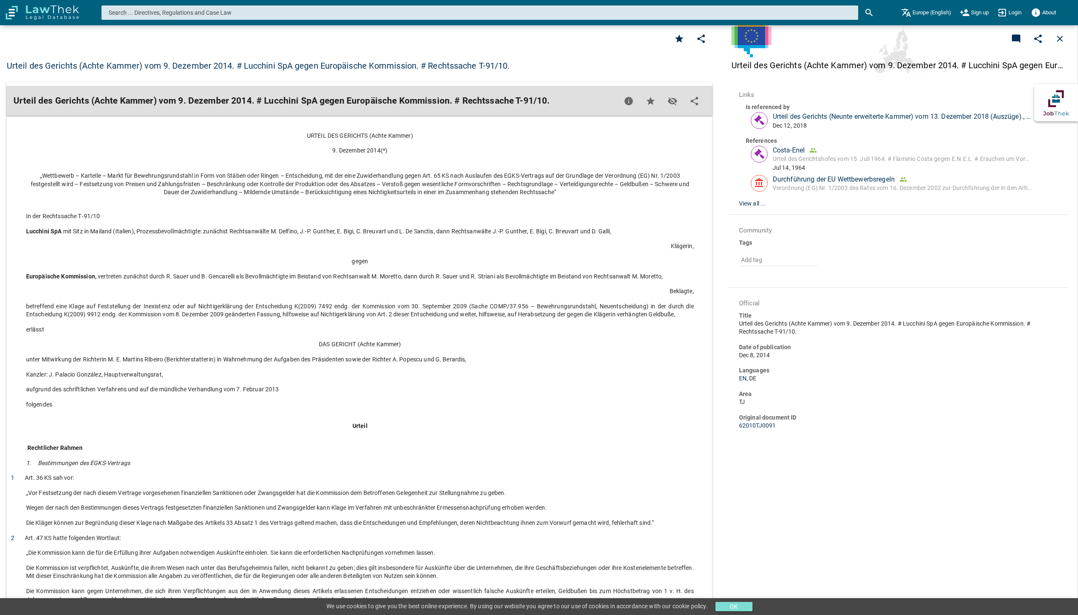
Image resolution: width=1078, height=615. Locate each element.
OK (734, 606)
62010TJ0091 (757, 425)
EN (744, 378)
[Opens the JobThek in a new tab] (1056, 103)
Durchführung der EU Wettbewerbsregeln (834, 179)
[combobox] (480, 12)
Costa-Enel (789, 150)
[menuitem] (926, 12)
